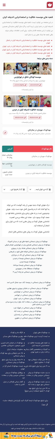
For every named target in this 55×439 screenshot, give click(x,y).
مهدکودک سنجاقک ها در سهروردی (27, 268)
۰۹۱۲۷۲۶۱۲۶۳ (34, 85)
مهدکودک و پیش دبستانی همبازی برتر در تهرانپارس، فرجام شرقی (27, 244)
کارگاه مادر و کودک (16, 332)
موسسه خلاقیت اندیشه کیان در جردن (27, 109)
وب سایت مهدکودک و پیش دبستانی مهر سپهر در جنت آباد (38, 383)
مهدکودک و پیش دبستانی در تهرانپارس (27, 291)
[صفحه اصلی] (49, 4)
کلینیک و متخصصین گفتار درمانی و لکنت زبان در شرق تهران (37, 350)
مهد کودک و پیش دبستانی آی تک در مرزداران (27, 255)
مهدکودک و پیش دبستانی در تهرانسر (27, 295)
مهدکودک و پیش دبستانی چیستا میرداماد (27, 265)
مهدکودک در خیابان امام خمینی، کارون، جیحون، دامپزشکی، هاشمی (13, 344)
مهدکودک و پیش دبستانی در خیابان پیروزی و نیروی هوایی (27, 288)
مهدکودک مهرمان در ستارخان (39, 130)
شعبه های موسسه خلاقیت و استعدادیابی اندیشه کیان (38, 344)
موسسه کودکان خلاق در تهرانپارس (27, 77)
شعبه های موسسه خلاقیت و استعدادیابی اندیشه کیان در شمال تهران (28, 41)
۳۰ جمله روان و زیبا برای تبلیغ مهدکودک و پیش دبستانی (13, 361)
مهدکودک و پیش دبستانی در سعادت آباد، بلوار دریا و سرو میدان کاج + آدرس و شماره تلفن (28, 303)
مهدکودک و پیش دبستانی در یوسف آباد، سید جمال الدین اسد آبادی (29, 283)
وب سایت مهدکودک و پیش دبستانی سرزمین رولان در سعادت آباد (37, 375)
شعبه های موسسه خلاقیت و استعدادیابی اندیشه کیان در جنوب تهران (28, 54)
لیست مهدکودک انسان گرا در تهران (14, 367)
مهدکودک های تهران (40, 332)
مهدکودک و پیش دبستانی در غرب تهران (28, 298)
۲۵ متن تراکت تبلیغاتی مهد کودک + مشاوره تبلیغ (38, 361)
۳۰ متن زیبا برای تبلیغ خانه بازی (36, 366)
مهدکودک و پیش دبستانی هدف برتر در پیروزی (27, 248)
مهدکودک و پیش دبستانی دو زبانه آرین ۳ (27, 272)
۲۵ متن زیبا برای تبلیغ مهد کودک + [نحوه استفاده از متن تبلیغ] (37, 389)
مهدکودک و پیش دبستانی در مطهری (27, 318)
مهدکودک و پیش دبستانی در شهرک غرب (27, 307)
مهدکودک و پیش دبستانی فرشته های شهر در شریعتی (27, 251)
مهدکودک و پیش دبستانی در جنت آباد (27, 311)
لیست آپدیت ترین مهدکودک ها (36, 336)
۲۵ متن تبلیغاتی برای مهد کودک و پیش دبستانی (12, 354)
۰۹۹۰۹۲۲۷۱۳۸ (34, 117)
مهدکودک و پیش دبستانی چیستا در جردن (27, 258)
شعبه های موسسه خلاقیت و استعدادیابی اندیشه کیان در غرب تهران (26, 46)
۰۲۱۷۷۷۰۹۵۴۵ (19, 85)
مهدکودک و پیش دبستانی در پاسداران (27, 314)
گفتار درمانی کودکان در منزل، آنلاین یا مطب (14, 383)
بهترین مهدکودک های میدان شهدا (14, 337)
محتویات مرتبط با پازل (15, 349)
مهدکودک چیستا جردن (27, 261)
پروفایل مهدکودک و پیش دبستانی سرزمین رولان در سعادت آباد (13, 375)
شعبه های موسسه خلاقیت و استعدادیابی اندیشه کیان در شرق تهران (26, 49)
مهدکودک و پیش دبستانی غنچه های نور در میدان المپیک (28, 241)
